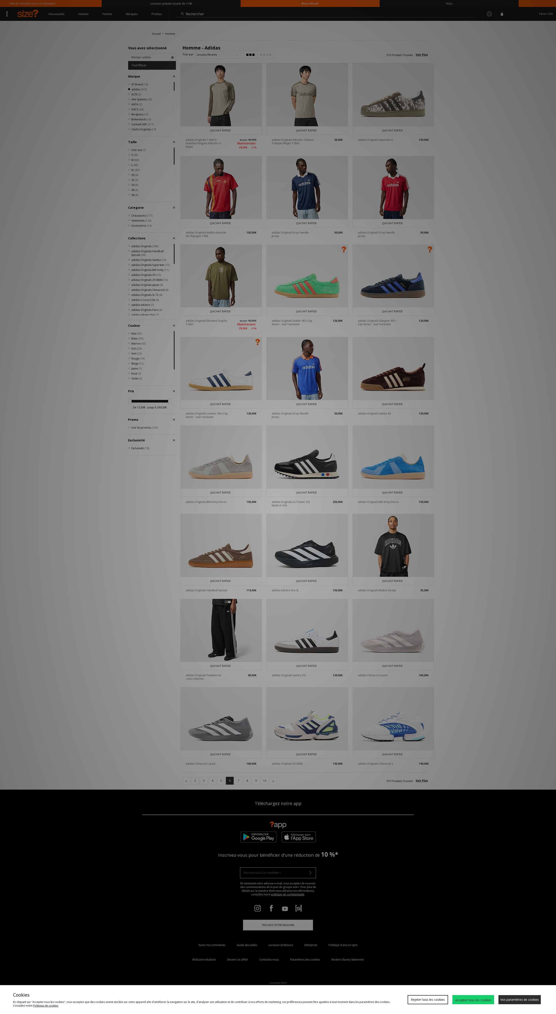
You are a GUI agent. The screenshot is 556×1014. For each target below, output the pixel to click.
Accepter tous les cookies (473, 1000)
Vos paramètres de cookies (519, 999)
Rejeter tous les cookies (428, 999)
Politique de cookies (45, 1005)
